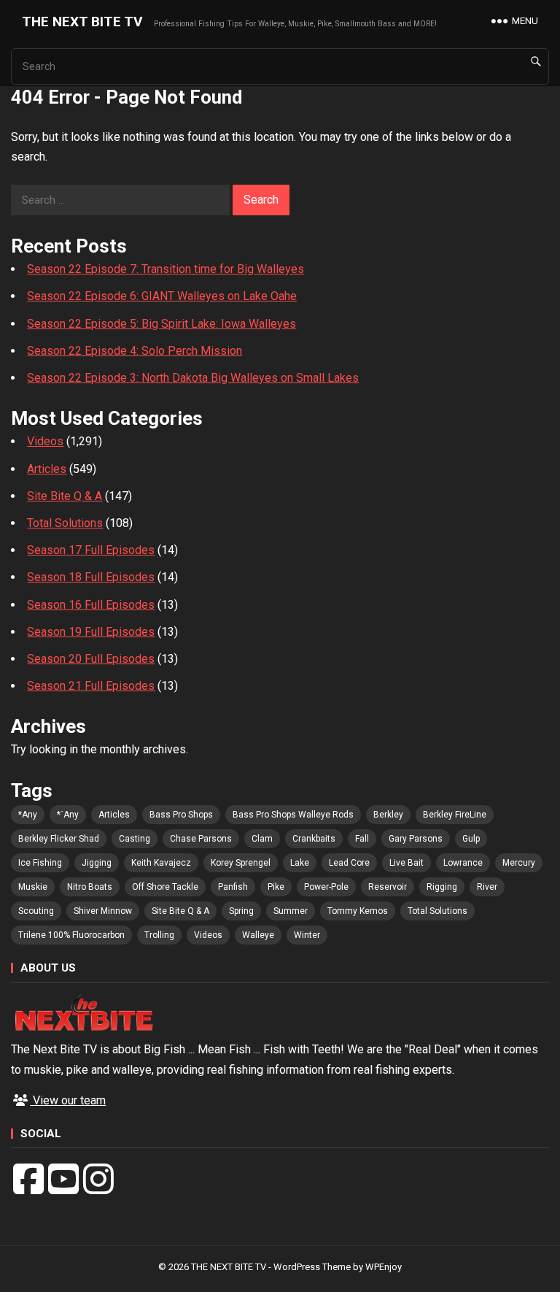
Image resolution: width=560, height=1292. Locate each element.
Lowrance (463, 863)
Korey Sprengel (241, 863)
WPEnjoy (383, 1266)
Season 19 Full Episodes (91, 632)
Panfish (233, 887)
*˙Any (68, 815)
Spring (241, 911)
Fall (362, 839)
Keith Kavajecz (161, 863)
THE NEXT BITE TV (82, 21)
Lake (299, 863)
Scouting (36, 911)
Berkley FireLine (454, 815)
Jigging (97, 863)
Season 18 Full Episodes (91, 577)
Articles (46, 469)
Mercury (518, 863)
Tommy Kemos (357, 911)
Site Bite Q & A (64, 496)
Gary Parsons (416, 839)
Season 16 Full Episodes (91, 605)
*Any (27, 815)
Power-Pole (326, 887)
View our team (68, 1100)
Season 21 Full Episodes (91, 686)
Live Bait (406, 863)
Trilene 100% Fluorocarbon (71, 935)
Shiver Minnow (103, 911)
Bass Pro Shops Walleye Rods (293, 815)
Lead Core (349, 863)
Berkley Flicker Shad (58, 839)
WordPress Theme (312, 1266)
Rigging (442, 887)
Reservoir (387, 887)
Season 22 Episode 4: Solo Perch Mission (134, 351)
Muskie (32, 887)
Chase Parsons (201, 839)
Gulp (471, 839)
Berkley (388, 815)
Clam (262, 839)
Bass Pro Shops (181, 815)
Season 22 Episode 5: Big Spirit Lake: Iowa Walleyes (161, 324)
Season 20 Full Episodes (91, 659)
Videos (45, 441)
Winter (307, 935)
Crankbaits (313, 839)
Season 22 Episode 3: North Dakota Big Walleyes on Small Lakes (193, 378)
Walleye (258, 935)
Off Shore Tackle (165, 887)
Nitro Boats (89, 887)
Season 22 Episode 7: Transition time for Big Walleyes (165, 269)
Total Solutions (65, 523)
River (487, 887)
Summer (290, 911)
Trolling (159, 935)
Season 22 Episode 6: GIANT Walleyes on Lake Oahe (162, 296)
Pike (276, 887)
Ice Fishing (40, 863)
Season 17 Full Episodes (91, 550)
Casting (134, 839)
